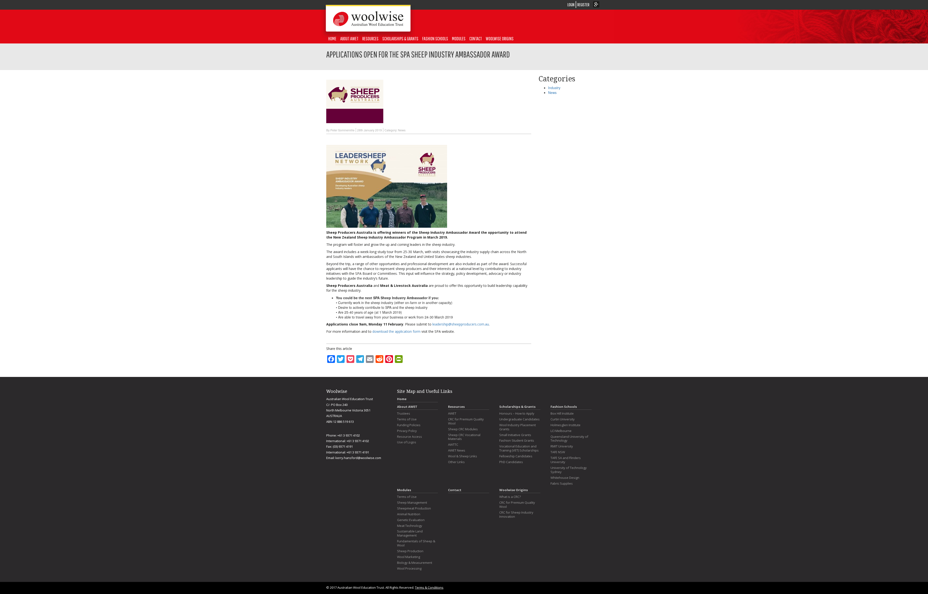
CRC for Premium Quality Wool (466, 421)
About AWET (407, 406)
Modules (458, 38)
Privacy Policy (407, 431)
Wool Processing (409, 568)
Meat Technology (409, 526)
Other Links (456, 462)
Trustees (403, 413)
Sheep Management (412, 503)
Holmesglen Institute (565, 425)
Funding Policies (408, 425)
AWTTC (453, 445)
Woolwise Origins (500, 38)
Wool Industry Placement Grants (517, 427)
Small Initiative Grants (515, 435)
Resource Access (409, 437)
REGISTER (583, 4)
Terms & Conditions (429, 587)
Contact (475, 38)
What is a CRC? (510, 497)
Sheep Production (410, 551)
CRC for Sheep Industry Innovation (516, 514)
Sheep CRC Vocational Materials (464, 437)
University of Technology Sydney (569, 470)
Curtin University (563, 419)
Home (401, 399)
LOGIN (570, 4)
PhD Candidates (511, 462)
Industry (554, 87)
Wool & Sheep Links (462, 456)
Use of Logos (406, 442)
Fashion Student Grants (516, 440)
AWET (452, 413)
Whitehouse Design (565, 478)
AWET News (456, 450)
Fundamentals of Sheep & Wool (416, 543)
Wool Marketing (408, 557)
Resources (456, 406)
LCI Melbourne (561, 431)
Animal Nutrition (408, 514)
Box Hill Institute (562, 413)
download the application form (396, 331)
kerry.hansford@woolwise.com (358, 458)
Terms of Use (407, 419)
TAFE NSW (558, 452)
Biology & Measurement (414, 563)
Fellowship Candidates (515, 456)
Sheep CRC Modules (463, 429)
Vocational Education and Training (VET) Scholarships (519, 448)
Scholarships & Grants (517, 406)
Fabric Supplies (562, 483)
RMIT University (562, 446)
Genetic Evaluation (411, 520)
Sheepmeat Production (414, 508)
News (402, 130)
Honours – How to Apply (516, 413)
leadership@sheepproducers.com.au (460, 324)
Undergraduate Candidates (519, 419)
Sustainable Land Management (410, 533)
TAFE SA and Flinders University (566, 460)
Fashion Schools (435, 38)
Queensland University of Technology (569, 439)
